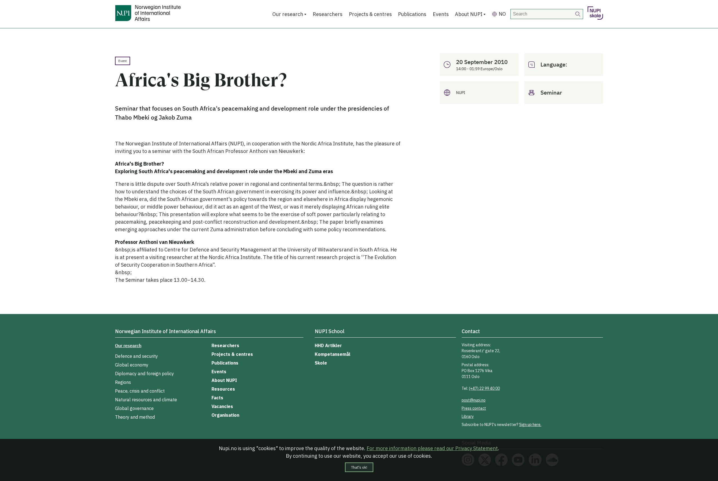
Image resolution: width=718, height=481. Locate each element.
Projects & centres (370, 14)
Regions (123, 382)
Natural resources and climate (146, 399)
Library (468, 416)
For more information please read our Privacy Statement (432, 448)
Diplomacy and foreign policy (144, 373)
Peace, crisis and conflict (140, 391)
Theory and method (135, 417)
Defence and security (136, 356)
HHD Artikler (328, 345)
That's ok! (359, 467)
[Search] (578, 14)
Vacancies (222, 406)
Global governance (134, 408)
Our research (287, 14)
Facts (217, 397)
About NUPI (468, 14)
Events (441, 14)
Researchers (327, 14)
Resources (223, 389)
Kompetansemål (332, 354)
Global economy (131, 365)
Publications (412, 14)
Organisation (225, 415)
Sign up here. (530, 424)
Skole (321, 363)
